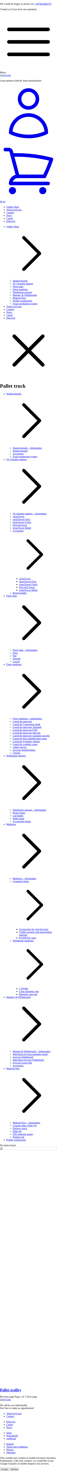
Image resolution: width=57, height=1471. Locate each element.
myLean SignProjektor (24, 750)
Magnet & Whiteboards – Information (31, 1051)
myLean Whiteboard (23, 1057)
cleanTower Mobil (22, 528)
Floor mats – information (25, 650)
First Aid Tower (27, 587)
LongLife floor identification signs (30, 738)
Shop (9, 1433)
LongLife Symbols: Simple (26, 741)
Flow (15, 653)
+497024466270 (43, 4)
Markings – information (24, 878)
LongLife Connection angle (26, 724)
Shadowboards (20, 280)
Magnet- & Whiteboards (25, 295)
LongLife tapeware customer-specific (31, 735)
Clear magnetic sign (29, 991)
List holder (18, 815)
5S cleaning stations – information (30, 513)
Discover (10, 221)
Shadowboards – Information (27, 448)
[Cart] (28, 171)
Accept (4, 1469)
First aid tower (20, 525)
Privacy (10, 1449)
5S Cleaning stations (23, 283)
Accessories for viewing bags (33, 929)
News (9, 215)
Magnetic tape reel (28, 994)
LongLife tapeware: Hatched (27, 727)
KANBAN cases (27, 937)
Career (9, 218)
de (1, 201)
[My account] (28, 113)
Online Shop (12, 207)
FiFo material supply (23, 1134)
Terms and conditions (17, 1446)
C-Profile (23, 988)
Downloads (12, 1435)
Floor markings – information (27, 718)
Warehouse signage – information (29, 810)
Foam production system (25, 303)
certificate (11, 1438)
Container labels (21, 881)
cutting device (20, 747)
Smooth (16, 658)
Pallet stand (18, 818)
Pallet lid (17, 1131)
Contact (10, 212)
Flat (14, 655)
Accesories (18, 453)
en (4, 201)
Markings (11, 824)
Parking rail (18, 1137)
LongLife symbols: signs (25, 744)
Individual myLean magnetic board (30, 1054)
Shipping (10, 1452)
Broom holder (20, 593)
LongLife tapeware (22, 721)
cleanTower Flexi (21, 519)
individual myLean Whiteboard (28, 1060)
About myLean (14, 209)
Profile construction (22, 300)
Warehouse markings (23, 940)
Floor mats (18, 286)
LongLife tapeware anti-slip (26, 733)
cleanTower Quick (22, 522)
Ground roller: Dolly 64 (24, 1125)
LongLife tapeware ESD (25, 730)
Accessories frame (22, 821)
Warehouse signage (22, 292)
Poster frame (19, 812)
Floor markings (20, 289)
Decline (14, 1469)
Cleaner (16, 753)
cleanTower (18, 516)
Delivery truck (20, 1128)
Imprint (10, 1444)
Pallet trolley (10, 1390)
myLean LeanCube (22, 1062)
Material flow (19, 298)
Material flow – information (26, 1122)
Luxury (16, 661)
